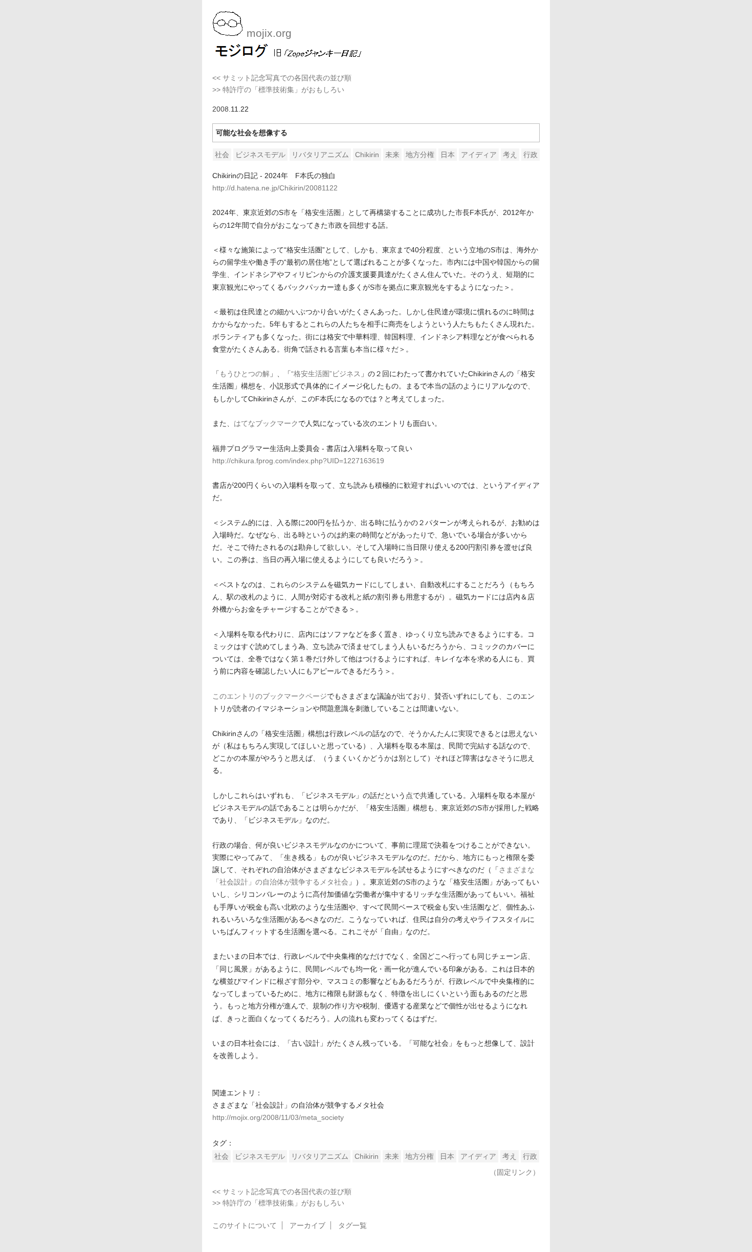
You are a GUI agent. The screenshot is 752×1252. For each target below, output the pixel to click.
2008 (220, 109)
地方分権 (420, 154)
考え (510, 154)
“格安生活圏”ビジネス (326, 374)
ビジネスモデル (260, 154)
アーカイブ (307, 1225)
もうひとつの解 (244, 374)
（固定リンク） (515, 1172)
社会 (222, 154)
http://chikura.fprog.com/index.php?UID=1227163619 (298, 461)
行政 (530, 154)
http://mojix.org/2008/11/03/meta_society (278, 1117)
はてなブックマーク (266, 423)
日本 (447, 154)
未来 (392, 154)
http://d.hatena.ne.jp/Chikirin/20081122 (275, 188)
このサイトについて (244, 1225)
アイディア (479, 154)
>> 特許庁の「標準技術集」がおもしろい (278, 89)
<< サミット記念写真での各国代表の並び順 (281, 78)
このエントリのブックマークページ (269, 696)
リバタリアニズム (320, 154)
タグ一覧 (352, 1225)
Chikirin (367, 154)
